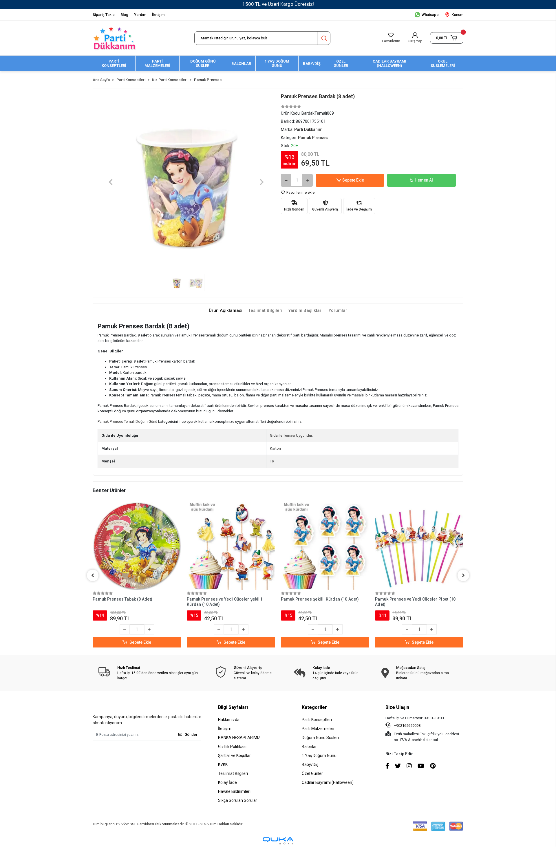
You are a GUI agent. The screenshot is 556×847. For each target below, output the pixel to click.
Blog (124, 14)
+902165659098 (406, 725)
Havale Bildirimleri (234, 791)
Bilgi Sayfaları (233, 707)
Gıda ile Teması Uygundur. (291, 435)
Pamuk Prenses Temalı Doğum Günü (127, 421)
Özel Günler (312, 773)
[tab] (225, 310)
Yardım (140, 14)
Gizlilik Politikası (232, 746)
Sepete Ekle (353, 180)
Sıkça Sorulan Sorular (237, 800)
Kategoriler (314, 707)
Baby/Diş (310, 764)
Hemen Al (424, 180)
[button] (446, 38)
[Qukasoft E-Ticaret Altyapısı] (278, 840)
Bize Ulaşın (397, 707)
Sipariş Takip (104, 14)
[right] (463, 575)
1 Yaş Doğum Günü (319, 755)
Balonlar (309, 746)
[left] (92, 575)
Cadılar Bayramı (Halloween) (328, 782)
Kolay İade (227, 782)
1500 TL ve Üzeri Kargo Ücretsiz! (278, 4)
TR (272, 461)
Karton (275, 448)
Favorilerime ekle (300, 192)
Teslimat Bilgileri (233, 773)
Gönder (190, 734)
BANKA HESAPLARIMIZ (239, 737)
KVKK (223, 764)
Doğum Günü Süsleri (320, 737)
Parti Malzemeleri (318, 728)
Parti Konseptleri (317, 719)
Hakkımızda (228, 719)
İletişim (158, 14)
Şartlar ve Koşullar (234, 755)
